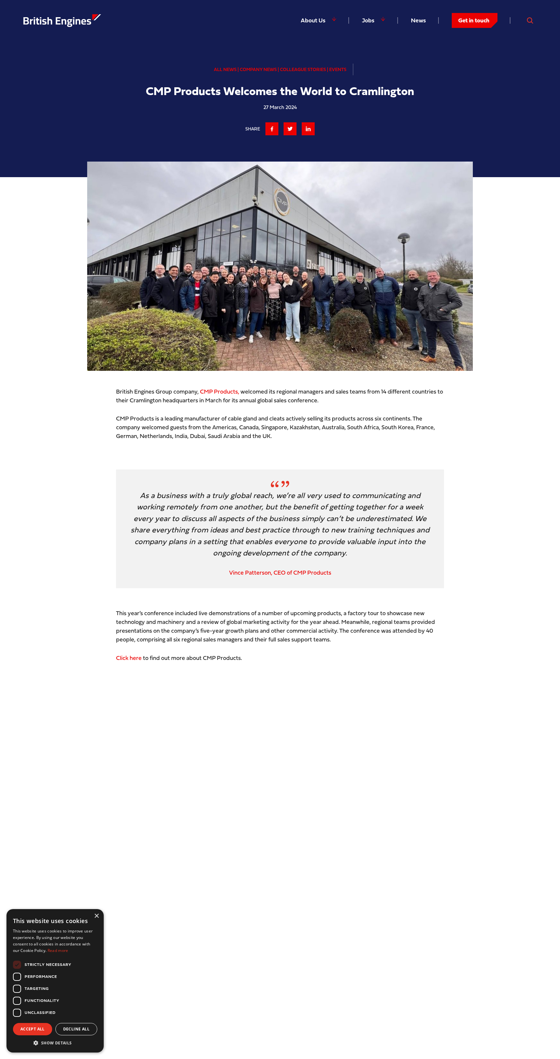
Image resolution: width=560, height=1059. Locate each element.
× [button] (96, 916)
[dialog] (55, 981)
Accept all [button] (32, 1029)
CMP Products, (219, 391)
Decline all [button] (76, 1029)
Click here (129, 657)
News (418, 20)
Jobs (368, 20)
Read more (58, 950)
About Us (313, 20)
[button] (55, 1043)
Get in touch (473, 20)
